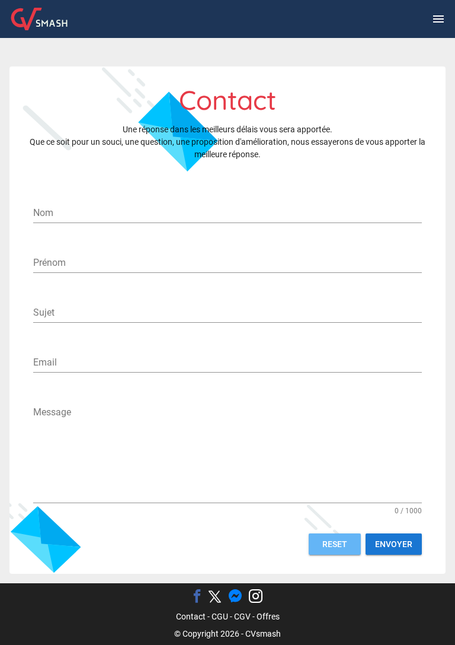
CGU (220, 616)
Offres (268, 616)
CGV (242, 616)
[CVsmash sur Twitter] (215, 597)
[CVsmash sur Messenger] (235, 597)
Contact (191, 616)
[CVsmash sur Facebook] (197, 597)
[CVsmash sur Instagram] (255, 597)
